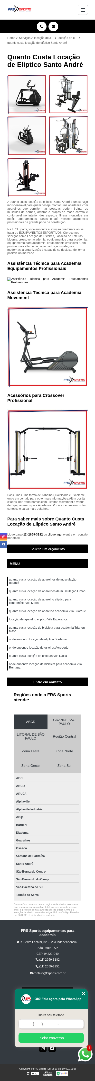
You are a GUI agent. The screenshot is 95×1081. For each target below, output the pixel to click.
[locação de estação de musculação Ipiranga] (68, 135)
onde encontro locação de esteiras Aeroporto (38, 647)
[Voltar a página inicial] (19, 10)
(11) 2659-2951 (49, 966)
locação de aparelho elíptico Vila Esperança (38, 619)
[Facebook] (52, 1048)
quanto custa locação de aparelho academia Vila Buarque (47, 611)
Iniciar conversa (51, 1038)
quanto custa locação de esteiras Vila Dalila (38, 656)
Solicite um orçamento (47, 549)
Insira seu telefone (51, 1015)
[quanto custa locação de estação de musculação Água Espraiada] (68, 94)
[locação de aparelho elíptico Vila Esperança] (27, 94)
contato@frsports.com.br (49, 973)
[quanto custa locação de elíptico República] (27, 135)
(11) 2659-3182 (33, 534)
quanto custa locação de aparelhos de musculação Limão (47, 591)
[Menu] (83, 9)
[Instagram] (43, 1048)
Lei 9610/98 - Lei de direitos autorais (34, 915)
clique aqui (55, 534)
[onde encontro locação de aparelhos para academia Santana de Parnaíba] (27, 177)
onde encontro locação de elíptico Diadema (38, 639)
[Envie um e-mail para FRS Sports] (53, 26)
